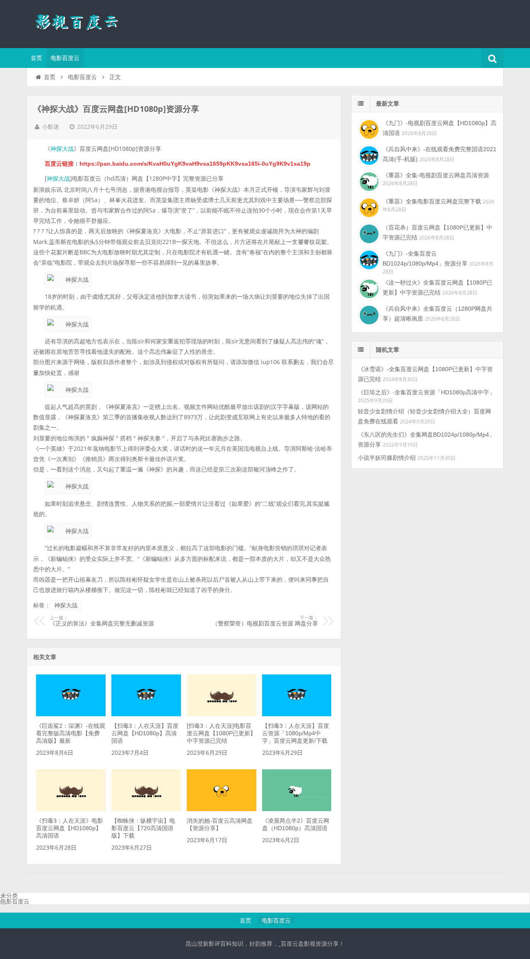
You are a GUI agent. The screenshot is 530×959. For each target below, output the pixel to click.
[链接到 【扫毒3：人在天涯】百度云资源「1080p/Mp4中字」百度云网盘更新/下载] (296, 714)
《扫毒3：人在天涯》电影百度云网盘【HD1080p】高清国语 (69, 828)
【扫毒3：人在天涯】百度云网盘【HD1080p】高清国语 (144, 733)
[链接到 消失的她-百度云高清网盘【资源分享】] (221, 809)
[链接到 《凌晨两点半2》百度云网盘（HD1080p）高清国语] (296, 809)
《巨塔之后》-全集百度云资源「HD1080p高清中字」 (426, 392)
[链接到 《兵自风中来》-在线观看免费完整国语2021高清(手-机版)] (368, 154)
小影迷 (50, 126)
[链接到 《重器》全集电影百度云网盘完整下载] (368, 206)
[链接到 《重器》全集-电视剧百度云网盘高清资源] (368, 180)
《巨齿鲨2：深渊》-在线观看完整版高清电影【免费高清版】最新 (70, 733)
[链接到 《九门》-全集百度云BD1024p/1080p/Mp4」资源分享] (368, 259)
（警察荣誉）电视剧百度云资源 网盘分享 (265, 621)
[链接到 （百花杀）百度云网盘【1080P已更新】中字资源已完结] (368, 232)
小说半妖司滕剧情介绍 (387, 457)
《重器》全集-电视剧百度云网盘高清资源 (436, 175)
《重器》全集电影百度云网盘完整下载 (432, 201)
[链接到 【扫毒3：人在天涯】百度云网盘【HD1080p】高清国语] (146, 714)
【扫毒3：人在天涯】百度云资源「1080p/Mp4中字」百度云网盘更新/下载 (295, 733)
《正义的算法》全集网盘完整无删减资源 (102, 621)
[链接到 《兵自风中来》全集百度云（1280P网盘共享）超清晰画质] (368, 314)
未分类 (9, 895)
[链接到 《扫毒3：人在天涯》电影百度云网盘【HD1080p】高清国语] (70, 809)
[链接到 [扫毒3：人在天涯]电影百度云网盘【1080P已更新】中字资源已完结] (221, 714)
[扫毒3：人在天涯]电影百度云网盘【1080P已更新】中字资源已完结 (221, 733)
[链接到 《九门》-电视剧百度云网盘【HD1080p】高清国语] (368, 128)
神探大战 (62, 148)
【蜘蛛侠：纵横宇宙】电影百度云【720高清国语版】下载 (143, 828)
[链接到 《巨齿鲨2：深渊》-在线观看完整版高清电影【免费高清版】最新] (70, 714)
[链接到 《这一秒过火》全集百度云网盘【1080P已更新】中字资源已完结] (368, 288)
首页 (36, 58)
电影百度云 (65, 58)
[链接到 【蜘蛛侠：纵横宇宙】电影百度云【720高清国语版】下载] (146, 809)
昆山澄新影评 (80, 22)
